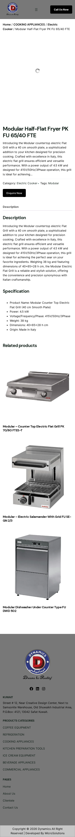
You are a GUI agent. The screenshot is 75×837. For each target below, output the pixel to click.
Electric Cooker (27, 183)
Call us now (61, 9)
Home (7, 24)
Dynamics (44, 829)
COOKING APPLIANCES (29, 24)
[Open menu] (36, 10)
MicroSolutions (55, 833)
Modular (53, 183)
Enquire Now (14, 193)
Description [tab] (11, 207)
